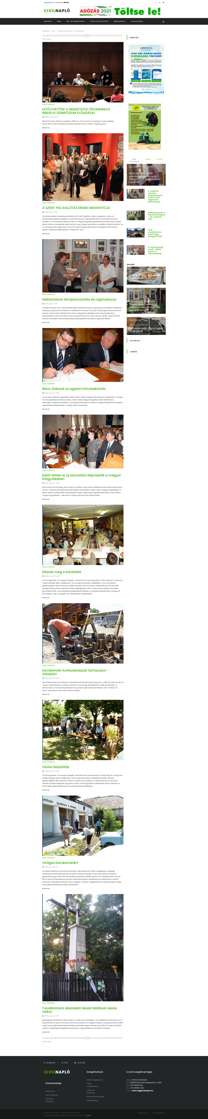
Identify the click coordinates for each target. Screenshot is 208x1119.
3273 (98, 36)
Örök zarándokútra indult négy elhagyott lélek (155, 233)
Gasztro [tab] (160, 159)
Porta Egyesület (52, 1095)
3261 (51, 36)
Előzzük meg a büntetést (61, 572)
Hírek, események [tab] (134, 160)
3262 (55, 36)
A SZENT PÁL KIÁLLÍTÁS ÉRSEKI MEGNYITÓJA (76, 208)
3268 (79, 36)
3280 (44, 39)
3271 (90, 36)
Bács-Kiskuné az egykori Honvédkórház (74, 388)
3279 (120, 36)
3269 (83, 36)
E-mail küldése (137, 21)
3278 (116, 36)
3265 (67, 36)
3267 (75, 36)
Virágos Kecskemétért (60, 862)
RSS (66, 1063)
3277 (113, 36)
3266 (71, 36)
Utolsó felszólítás (55, 767)
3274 (101, 36)
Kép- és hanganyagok (76, 21)
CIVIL (57, 10)
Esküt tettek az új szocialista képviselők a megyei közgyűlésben (81, 477)
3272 (94, 36)
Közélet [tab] (148, 159)
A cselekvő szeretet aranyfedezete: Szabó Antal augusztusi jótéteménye (155, 196)
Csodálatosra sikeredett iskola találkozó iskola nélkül (79, 1010)
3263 (59, 36)
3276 (109, 36)
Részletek (46, 128)
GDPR (88, 1115)
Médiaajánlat (119, 21)
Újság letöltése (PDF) (99, 21)
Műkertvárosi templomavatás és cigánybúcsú (79, 299)
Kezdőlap (45, 31)
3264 (63, 36)
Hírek (53, 31)
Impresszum (142, 1113)
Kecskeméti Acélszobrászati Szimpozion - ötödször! (75, 672)
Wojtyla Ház (50, 1091)
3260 (48, 36)
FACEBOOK (50, 1063)
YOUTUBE (81, 1063)
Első (44, 36)
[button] (62, 21)
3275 (105, 36)
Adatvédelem (158, 1113)
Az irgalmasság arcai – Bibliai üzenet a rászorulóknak (155, 250)
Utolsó (48, 39)
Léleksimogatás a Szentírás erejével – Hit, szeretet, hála (156, 215)
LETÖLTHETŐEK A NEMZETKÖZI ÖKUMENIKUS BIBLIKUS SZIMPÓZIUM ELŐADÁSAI (76, 111)
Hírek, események (48, 104)
